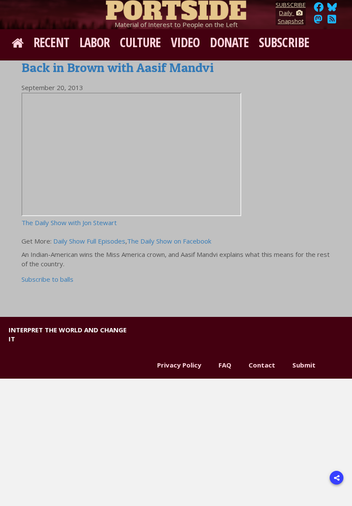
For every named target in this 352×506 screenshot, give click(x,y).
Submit (304, 365)
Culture (140, 42)
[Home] (176, 8)
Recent (51, 42)
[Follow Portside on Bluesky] (333, 9)
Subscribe (284, 42)
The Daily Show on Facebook (169, 241)
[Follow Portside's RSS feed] (332, 21)
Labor (94, 42)
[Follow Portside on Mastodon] (318, 21)
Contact (262, 365)
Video (185, 42)
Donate (229, 42)
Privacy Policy (179, 365)
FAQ (224, 365)
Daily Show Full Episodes (89, 241)
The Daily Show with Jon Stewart (69, 222)
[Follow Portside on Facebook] (318, 9)
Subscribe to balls (47, 279)
